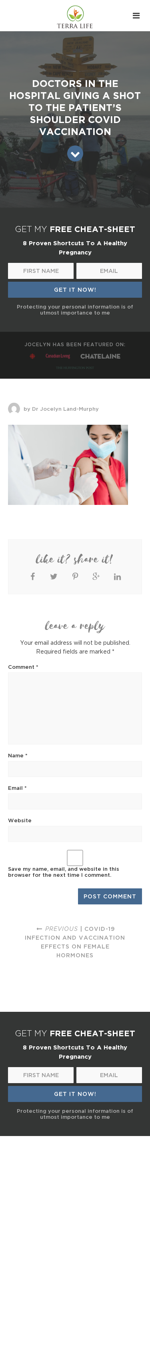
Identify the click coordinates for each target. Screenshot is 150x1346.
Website (20, 820)
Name (18, 755)
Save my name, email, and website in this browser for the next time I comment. (63, 872)
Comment (23, 667)
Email (17, 788)
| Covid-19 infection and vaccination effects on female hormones (75, 942)
